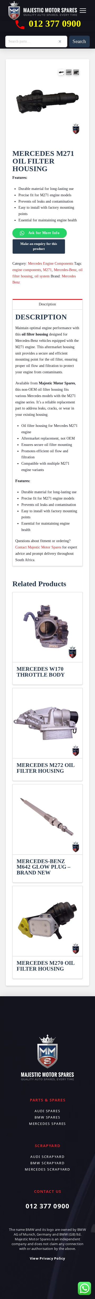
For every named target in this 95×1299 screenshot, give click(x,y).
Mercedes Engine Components (50, 264)
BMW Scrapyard (47, 1163)
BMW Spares (47, 1117)
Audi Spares (47, 1111)
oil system (42, 276)
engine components (26, 270)
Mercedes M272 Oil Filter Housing (45, 768)
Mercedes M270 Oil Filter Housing (45, 966)
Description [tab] (47, 304)
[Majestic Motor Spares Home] (42, 10)
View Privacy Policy (47, 1258)
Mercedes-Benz (65, 270)
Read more (47, 653)
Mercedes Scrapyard (47, 1169)
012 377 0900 (47, 1206)
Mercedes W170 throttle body (41, 672)
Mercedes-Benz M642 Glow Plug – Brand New (43, 867)
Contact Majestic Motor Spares (38, 547)
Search (79, 41)
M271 (47, 270)
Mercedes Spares (47, 1123)
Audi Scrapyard (47, 1156)
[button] (83, 10)
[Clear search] (60, 41)
